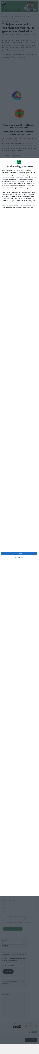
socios (18, 170)
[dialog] (19, 527)
